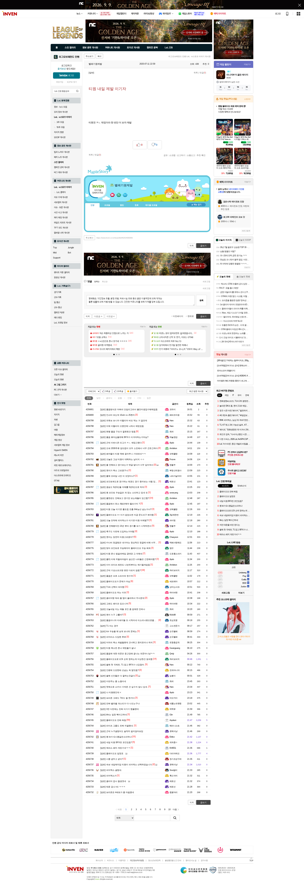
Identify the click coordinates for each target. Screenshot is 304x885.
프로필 (107, 205)
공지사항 (204, 860)
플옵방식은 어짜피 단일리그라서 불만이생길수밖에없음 (129, 409)
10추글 (120, 391)
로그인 (278, 13)
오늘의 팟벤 (58, 379)
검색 (77, 91)
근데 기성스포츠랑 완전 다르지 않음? (120, 570)
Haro (172, 420)
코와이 (172, 409)
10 (169, 809)
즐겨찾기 (133, 391)
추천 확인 (201, 155)
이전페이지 (178, 316)
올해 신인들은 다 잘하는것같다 (117, 676)
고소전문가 (174, 626)
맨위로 (191, 316)
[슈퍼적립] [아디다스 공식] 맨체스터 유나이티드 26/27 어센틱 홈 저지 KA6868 (234, 365)
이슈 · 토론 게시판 (61, 207)
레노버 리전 (58, 455)
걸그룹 (56, 424)
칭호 (137, 205)
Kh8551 (173, 748)
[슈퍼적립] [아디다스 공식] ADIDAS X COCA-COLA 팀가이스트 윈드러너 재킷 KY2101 (234, 375)
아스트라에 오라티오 (62, 475)
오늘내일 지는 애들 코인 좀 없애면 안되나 (122, 609)
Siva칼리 (173, 770)
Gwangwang (175, 648)
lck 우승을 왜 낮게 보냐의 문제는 (118, 631)
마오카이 (173, 698)
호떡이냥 (173, 731)
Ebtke (172, 737)
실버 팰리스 (58, 460)
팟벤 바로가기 (59, 409)
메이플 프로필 (151, 205)
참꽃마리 (173, 792)
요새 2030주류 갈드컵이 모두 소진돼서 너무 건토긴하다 (129, 448)
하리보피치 (174, 570)
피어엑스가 (108, 775)
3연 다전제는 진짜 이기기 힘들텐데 (119, 709)
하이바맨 (173, 592)
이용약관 (121, 860)
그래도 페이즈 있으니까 (114, 603)
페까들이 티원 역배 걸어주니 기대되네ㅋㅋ (123, 454)
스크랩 (172, 155)
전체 (89, 398)
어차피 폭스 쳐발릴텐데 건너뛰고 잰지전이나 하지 (126, 642)
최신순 (105, 281)
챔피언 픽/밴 (59, 312)
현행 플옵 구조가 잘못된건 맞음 (118, 431)
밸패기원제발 (95, 64)
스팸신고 (191, 155)
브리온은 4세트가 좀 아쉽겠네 (117, 792)
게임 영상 (58, 440)
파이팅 (172, 520)
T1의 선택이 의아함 (112, 587)
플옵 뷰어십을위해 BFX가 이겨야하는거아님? (124, 437)
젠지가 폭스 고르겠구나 (114, 470)
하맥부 (172, 709)
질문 (149, 398)
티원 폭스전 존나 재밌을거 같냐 (118, 648)
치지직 (56, 414)
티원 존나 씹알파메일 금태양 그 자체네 (121, 554)
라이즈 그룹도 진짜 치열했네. (116, 726)
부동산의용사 (175, 470)
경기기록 (57, 292)
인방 (129, 398)
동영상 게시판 (59, 277)
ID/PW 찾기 (72, 82)
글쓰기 (203, 383)
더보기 (125, 194)
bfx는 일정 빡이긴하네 (113, 714)
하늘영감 (173, 437)
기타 (139, 398)
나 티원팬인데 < (110, 692)
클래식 (109, 398)
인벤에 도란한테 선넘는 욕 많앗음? (119, 670)
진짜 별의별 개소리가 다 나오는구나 (120, 703)
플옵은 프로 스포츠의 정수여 (116, 576)
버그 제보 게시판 (61, 172)
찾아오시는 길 (191, 860)
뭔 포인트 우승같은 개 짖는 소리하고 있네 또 (124, 492)
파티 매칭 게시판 (61, 217)
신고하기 (181, 155)
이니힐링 (118, 194)
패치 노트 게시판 (61, 157)
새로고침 (206, 281)
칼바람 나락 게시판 (62, 232)
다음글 (97, 316)
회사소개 (99, 860)
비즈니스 (110, 860)
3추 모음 (60, 122)
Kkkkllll (173, 615)
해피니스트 (174, 726)
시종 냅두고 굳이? (111, 759)
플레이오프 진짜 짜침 (113, 720)
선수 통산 (58, 307)
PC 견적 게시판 (60, 389)
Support (56, 257)
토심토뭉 (173, 620)
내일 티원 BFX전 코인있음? (116, 742)
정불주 (172, 465)
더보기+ (143, 326)
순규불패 (173, 631)
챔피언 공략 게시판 (62, 167)
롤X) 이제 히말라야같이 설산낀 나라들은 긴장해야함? (128, 559)
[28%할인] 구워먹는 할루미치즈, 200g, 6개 (234, 360)
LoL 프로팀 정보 (60, 322)
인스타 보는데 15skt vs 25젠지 (117, 415)
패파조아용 (174, 415)
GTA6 (57, 480)
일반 (98, 398)
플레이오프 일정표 (111, 753)
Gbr (171, 714)
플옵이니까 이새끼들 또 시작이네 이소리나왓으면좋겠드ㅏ (130, 620)
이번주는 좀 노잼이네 (113, 681)
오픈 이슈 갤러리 (61, 369)
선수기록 (57, 297)
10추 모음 (60, 127)
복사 (99, 56)
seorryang (174, 492)
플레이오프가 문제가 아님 (115, 581)
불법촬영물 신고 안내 (173, 860)
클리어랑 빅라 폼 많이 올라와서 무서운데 (122, 598)
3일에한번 (174, 515)
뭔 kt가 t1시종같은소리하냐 (116, 737)
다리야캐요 (174, 753)
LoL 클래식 (61, 192)
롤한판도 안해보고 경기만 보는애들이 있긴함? (124, 498)
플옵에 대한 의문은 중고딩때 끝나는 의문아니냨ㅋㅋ (127, 653)
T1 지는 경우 (109, 626)
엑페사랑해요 (175, 542)
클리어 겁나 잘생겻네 (113, 781)
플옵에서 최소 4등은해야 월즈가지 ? (120, 504)
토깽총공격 (174, 642)
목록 (196, 73)
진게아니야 (174, 670)
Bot (69, 252)
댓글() (203, 73)
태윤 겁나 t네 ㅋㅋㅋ (112, 787)
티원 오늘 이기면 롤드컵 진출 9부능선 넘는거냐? (125, 509)
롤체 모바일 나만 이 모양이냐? (117, 476)
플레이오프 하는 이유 (113, 592)
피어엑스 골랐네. (111, 770)
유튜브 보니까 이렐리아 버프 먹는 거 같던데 (123, 420)
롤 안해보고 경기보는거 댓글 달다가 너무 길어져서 (126, 465)
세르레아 (173, 581)
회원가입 (59, 82)
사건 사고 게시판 (61, 212)
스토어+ (247, 99)
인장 (92, 205)
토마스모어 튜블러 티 (226, 370)
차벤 (56, 419)
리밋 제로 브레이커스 (62, 465)
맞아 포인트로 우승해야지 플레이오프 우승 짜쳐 (125, 548)
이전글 (110, 316)
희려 (172, 431)
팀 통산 (57, 302)
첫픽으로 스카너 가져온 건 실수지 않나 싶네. (124, 687)
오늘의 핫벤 (58, 374)
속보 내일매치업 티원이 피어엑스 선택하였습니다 (126, 764)
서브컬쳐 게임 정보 (62, 445)
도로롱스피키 (175, 554)
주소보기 (89, 56)
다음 (175, 809)
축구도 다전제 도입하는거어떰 (117, 531)
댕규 (172, 548)
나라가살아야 (175, 476)
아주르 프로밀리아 (61, 470)
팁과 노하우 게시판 (62, 152)
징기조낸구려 (175, 759)
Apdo (172, 443)
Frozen (172, 459)
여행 (56, 430)
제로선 (172, 481)
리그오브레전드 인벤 (69, 56)
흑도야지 (173, 775)
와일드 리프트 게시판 (62, 222)
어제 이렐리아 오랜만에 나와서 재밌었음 (122, 426)
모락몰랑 (173, 454)
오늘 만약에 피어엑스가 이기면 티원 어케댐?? (124, 520)
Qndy (172, 653)
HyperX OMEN (60, 450)
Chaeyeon (174, 537)
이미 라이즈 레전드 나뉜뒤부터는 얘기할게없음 (125, 565)
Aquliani (173, 720)
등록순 (96, 281)
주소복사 (89, 238)
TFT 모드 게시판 (61, 227)
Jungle (71, 247)
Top (55, 247)
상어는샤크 (174, 587)
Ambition (173, 448)
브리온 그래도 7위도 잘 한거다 (117, 698)
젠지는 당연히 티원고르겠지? (116, 537)
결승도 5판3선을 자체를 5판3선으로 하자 (122, 487)
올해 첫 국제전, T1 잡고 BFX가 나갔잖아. (122, 665)
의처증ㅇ (173, 742)
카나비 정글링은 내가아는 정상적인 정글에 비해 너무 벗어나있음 (133, 542)
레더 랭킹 (58, 317)
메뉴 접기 (196, 204)
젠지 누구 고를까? (111, 615)
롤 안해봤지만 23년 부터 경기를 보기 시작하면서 (125, 526)
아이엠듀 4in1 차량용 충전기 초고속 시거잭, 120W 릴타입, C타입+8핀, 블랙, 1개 (234, 381)
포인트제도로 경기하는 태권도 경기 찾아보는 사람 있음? (129, 481)
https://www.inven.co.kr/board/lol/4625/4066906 (114, 238)
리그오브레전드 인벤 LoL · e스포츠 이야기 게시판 (189, 56)
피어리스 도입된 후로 (113, 637)
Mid (54, 252)
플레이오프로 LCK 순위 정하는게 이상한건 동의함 (126, 659)
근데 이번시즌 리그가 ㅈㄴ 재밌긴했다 (121, 443)
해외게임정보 (59, 435)
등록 (201, 300)
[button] (114, 354)
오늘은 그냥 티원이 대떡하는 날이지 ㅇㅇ (122, 459)
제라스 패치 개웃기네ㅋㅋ (115, 748)
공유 (166, 155)
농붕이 (172, 676)
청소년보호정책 (154, 860)
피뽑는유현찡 (175, 703)
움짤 (120, 398)
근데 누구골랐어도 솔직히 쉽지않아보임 (121, 731)
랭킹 (122, 205)
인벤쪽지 (112, 194)
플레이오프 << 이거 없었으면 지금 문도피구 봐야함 (127, 515)
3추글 (107, 391)
